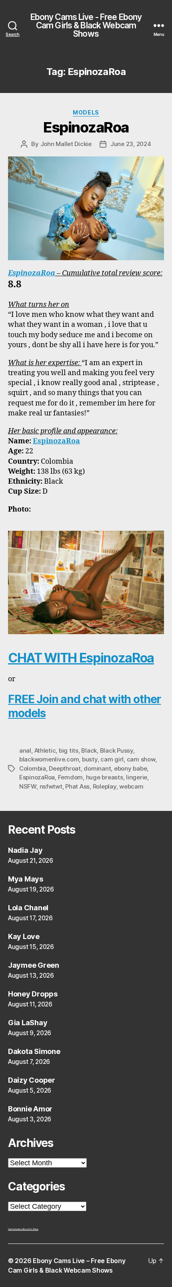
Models (86, 112)
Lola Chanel (28, 907)
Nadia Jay (25, 850)
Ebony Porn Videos (30, 1229)
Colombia (32, 768)
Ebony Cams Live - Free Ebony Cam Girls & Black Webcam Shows (86, 25)
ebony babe (130, 768)
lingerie (136, 777)
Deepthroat (64, 768)
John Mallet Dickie (66, 144)
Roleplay (104, 786)
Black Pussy (116, 750)
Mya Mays (25, 879)
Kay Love (24, 936)
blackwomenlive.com (49, 759)
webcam (131, 786)
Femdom (70, 777)
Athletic (45, 750)
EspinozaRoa (86, 127)
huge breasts (104, 777)
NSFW (27, 786)
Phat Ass (77, 786)
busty (90, 759)
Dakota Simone (34, 1051)
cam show (141, 759)
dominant (97, 768)
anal (25, 750)
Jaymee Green (33, 965)
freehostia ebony (15, 1229)
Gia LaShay (27, 1022)
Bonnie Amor (30, 1109)
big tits (68, 750)
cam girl (112, 759)
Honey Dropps (33, 994)
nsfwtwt (51, 786)
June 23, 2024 (130, 144)
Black (89, 750)
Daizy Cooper (31, 1080)
